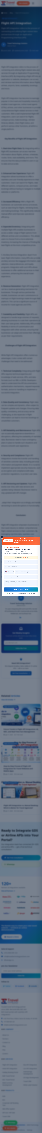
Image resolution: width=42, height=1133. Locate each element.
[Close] (2, 537)
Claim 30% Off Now (22, 589)
